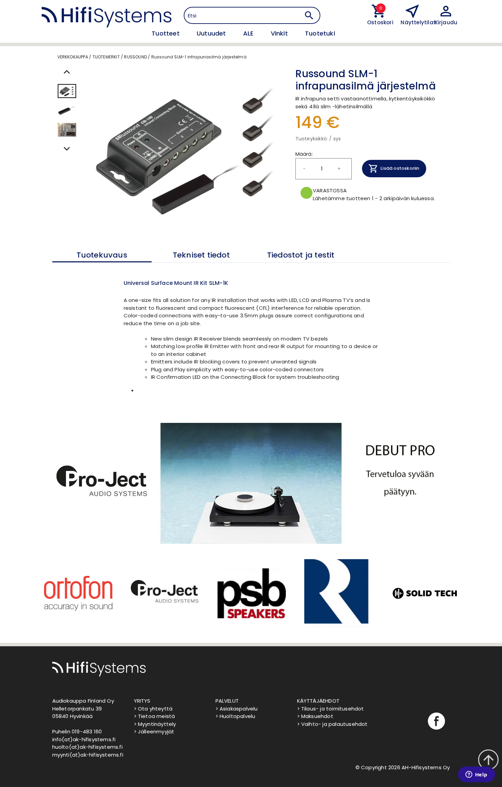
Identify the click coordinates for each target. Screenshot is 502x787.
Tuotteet (166, 33)
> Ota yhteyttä (153, 708)
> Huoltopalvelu (235, 716)
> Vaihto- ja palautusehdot (332, 724)
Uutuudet (212, 33)
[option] (77, 593)
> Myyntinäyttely (155, 724)
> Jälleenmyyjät (154, 731)
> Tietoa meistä (154, 716)
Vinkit (280, 33)
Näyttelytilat (418, 22)
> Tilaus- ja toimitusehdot (330, 708)
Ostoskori (378, 22)
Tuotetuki (320, 33)
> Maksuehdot (315, 716)
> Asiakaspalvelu (236, 708)
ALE (249, 33)
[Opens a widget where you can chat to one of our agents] (476, 775)
